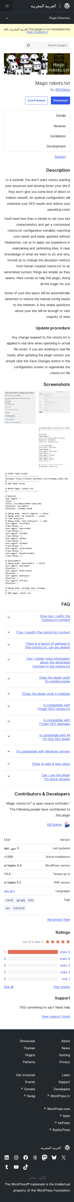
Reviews (60, 126)
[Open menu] (6, 6)
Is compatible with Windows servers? (43, 751)
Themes (29, 1048)
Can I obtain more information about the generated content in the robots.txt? (48, 662)
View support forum (56, 1016)
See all (8, 987)
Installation (58, 136)
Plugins (30, 1055)
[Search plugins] (28, 45)
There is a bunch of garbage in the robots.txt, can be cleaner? (47, 645)
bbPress (62, 1123)
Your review (61, 987)
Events (30, 1082)
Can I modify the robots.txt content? (43, 632)
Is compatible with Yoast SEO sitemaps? (54, 722)
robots (9, 900)
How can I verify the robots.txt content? (55, 618)
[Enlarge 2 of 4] (30, 396)
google (21, 900)
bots (31, 900)
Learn (66, 1075)
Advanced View (58, 919)
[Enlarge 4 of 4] (65, 476)
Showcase (27, 1041)
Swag (29, 1096)
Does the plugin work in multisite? (46, 694)
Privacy (64, 1062)
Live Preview (36, 100)
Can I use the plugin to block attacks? (56, 777)
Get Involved (25, 1075)
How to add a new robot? (51, 764)
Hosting (64, 1055)
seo (8, 908)
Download (60, 100)
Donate (27, 1089)
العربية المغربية (51, 1148)
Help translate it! (37, 32)
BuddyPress (59, 1130)
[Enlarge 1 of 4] (65, 396)
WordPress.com (56, 1109)
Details (61, 116)
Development (56, 146)
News (66, 1048)
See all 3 (9, 891)
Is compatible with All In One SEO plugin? (54, 737)
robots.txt (18, 908)
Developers (62, 1089)
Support (60, 157)
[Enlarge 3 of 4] (65, 432)
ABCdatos (62, 90)
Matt (64, 1116)
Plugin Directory (59, 18)
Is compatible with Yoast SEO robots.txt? (53, 707)
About (65, 1041)
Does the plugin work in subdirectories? (54, 679)
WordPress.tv (58, 1096)
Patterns (29, 1062)
